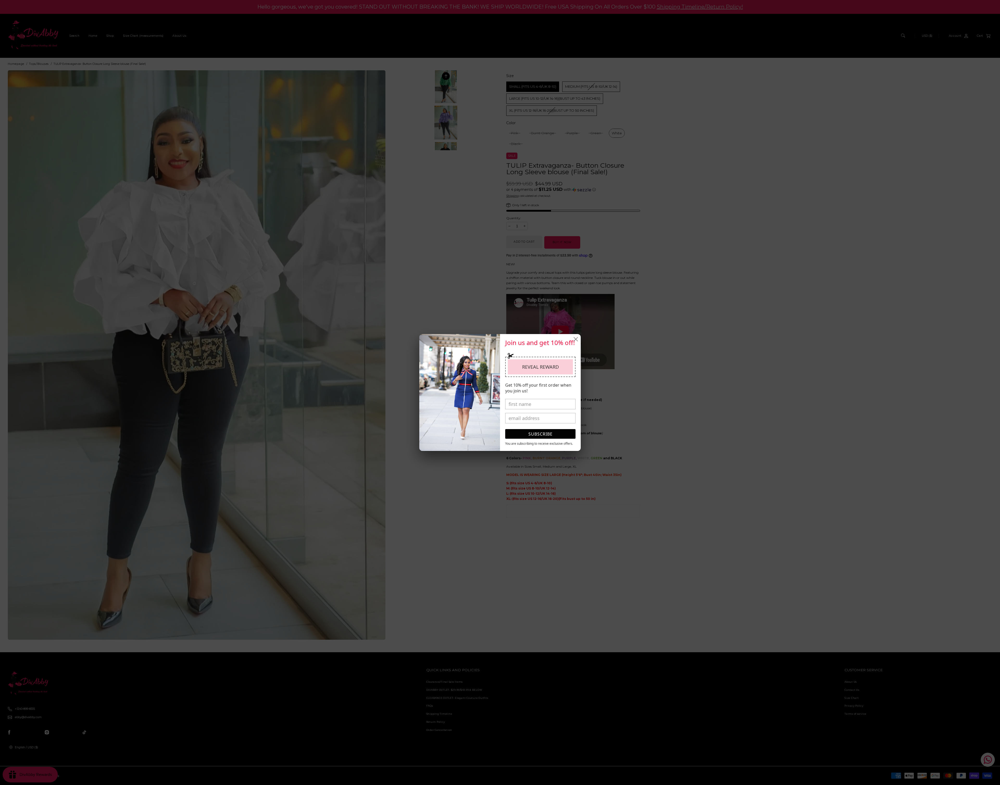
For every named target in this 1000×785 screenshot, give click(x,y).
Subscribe (540, 434)
